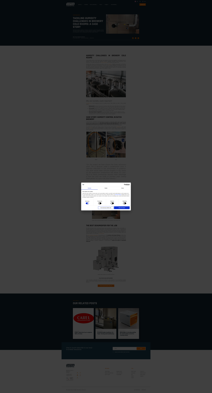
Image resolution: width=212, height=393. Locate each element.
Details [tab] (106, 188)
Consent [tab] (89, 188)
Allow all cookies (122, 207)
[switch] (98, 203)
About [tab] (122, 188)
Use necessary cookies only (105, 207)
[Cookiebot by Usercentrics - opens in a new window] (125, 185)
